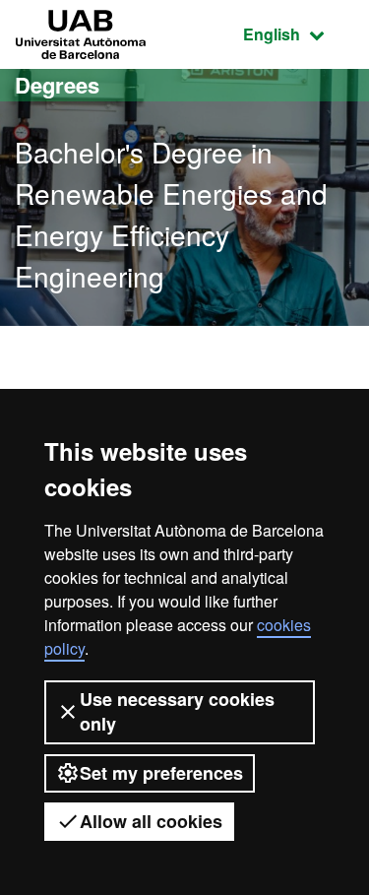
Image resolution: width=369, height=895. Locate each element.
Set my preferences (161, 773)
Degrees (57, 84)
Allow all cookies (151, 821)
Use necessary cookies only (177, 711)
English (298, 33)
